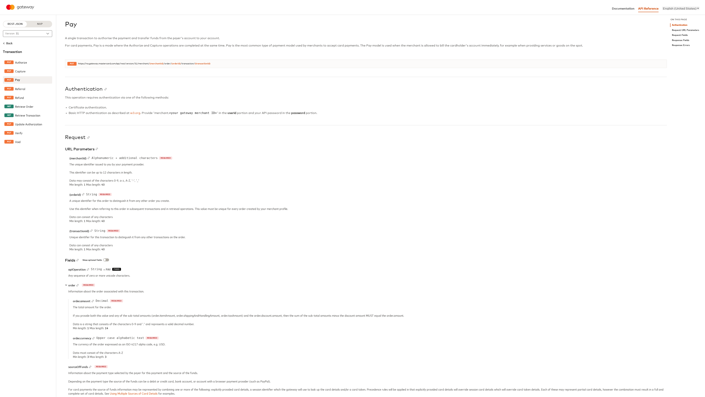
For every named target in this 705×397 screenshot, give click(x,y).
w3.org (135, 113)
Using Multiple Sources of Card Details (134, 393)
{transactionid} (202, 64)
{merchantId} (156, 64)
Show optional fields (92, 260)
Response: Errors (681, 45)
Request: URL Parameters (685, 30)
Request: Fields (680, 35)
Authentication (679, 25)
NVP (40, 24)
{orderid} (176, 64)
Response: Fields (680, 40)
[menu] (680, 8)
